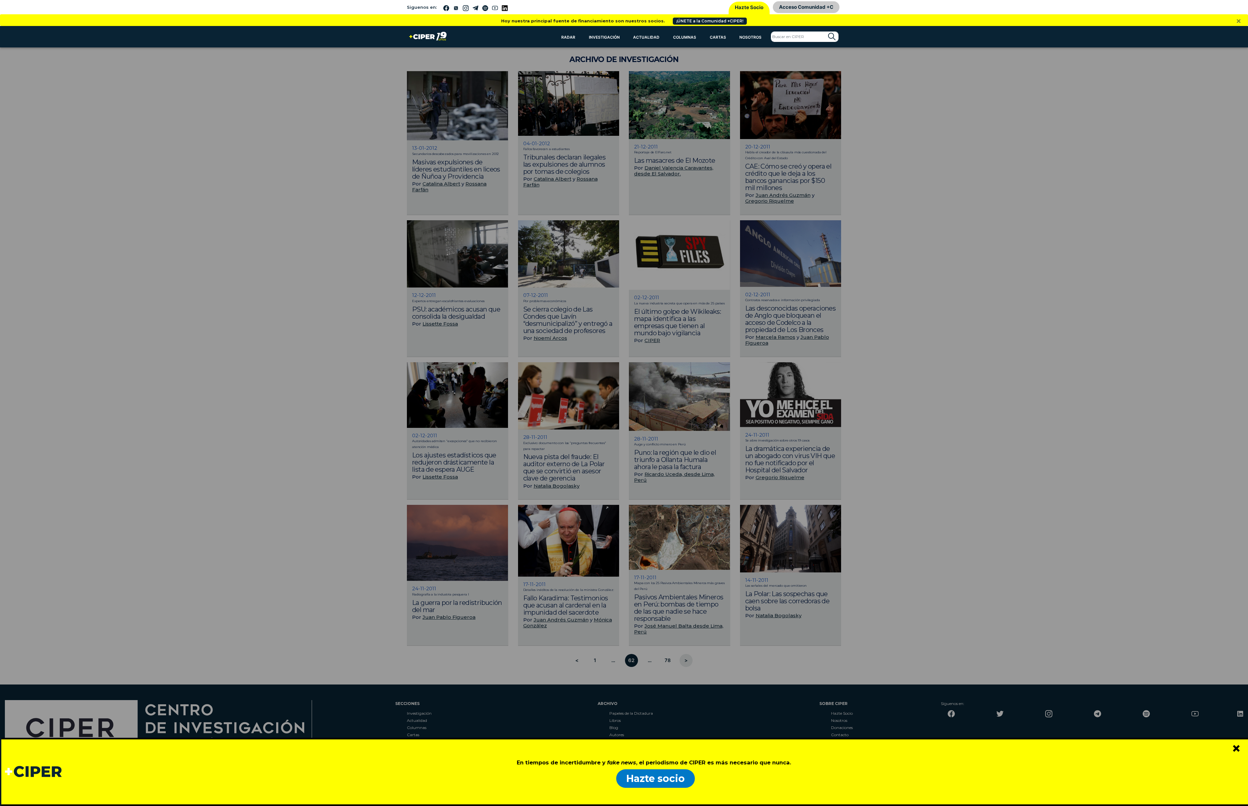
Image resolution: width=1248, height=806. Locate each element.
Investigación (604, 37)
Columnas (684, 37)
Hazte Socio (749, 7)
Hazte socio (655, 779)
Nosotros (750, 37)
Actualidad (646, 37)
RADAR (568, 37)
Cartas (718, 37)
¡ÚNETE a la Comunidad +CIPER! (709, 21)
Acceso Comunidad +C (806, 7)
